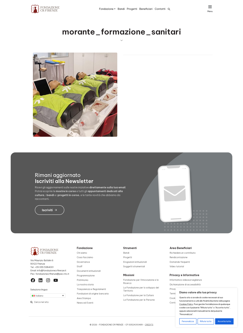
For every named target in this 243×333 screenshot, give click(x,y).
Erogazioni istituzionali (135, 262)
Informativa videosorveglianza (186, 279)
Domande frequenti (180, 262)
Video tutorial (177, 266)
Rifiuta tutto (206, 321)
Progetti (132, 9)
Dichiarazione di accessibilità (185, 284)
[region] (206, 307)
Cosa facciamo (85, 257)
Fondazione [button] (106, 9)
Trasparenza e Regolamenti (91, 289)
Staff (79, 266)
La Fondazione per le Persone (139, 299)
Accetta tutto (224, 321)
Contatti (160, 9)
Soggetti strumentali (134, 266)
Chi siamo (82, 252)
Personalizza (188, 321)
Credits (149, 324)
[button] (169, 9)
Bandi (121, 9)
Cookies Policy (186, 304)
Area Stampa (84, 298)
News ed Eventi (85, 302)
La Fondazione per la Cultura (138, 295)
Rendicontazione (178, 257)
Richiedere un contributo (183, 252)
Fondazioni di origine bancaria (93, 293)
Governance (83, 262)
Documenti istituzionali (89, 270)
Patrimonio (82, 280)
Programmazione (86, 275)
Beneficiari (145, 9)
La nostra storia (85, 284)
